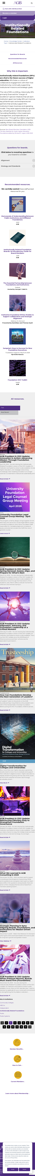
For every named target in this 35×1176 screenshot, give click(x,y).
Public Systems (5, 1016)
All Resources (17, 63)
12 (21, 1027)
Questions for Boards (17, 54)
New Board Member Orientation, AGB (18, 129)
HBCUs (2, 1005)
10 (13, 1027)
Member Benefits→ (17, 1049)
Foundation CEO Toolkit (17, 380)
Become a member (10, 13)
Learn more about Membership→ (17, 1093)
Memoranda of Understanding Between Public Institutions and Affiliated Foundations (17, 218)
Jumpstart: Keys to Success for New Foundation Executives (17, 349)
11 (17, 1027)
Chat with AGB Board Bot (13, 9)
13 (25, 1027)
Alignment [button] (5, 160)
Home (6, 41)
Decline (24, 1169)
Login (5, 18)
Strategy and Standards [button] (10, 166)
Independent (4, 1008)
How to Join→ (17, 1065)
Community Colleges (7, 1002)
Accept (12, 1169)
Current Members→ (18, 1081)
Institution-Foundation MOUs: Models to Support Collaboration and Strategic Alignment (17, 316)
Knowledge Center (16, 41)
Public (2, 1013)
